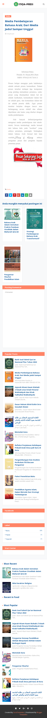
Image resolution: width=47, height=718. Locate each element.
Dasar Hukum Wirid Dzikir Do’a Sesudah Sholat (28, 405)
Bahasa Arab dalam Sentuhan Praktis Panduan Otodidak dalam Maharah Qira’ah (11, 227)
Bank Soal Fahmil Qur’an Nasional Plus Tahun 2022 (26, 360)
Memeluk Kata (21, 432)
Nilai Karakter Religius (22, 583)
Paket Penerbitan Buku (25, 476)
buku (9, 189)
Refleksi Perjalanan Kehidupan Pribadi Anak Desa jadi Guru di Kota (28, 447)
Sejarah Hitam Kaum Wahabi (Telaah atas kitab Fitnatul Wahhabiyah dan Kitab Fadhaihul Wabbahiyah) (27, 391)
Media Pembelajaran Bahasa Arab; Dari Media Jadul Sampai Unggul (28, 375)
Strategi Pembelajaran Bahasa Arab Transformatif (33, 235)
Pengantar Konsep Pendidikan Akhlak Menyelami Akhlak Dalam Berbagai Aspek (26, 640)
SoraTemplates (18, 712)
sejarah (24, 539)
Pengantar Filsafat (20, 666)
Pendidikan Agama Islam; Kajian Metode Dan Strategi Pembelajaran (27, 492)
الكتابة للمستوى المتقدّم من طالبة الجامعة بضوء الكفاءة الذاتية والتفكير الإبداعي (27, 420)
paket (24, 535)
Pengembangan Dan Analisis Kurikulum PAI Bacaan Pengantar (27, 462)
